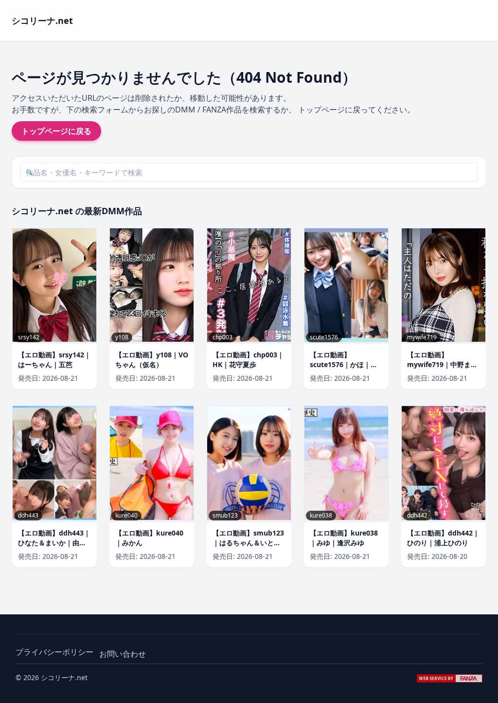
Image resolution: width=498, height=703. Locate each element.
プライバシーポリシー (54, 652)
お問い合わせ (122, 653)
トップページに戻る (56, 131)
